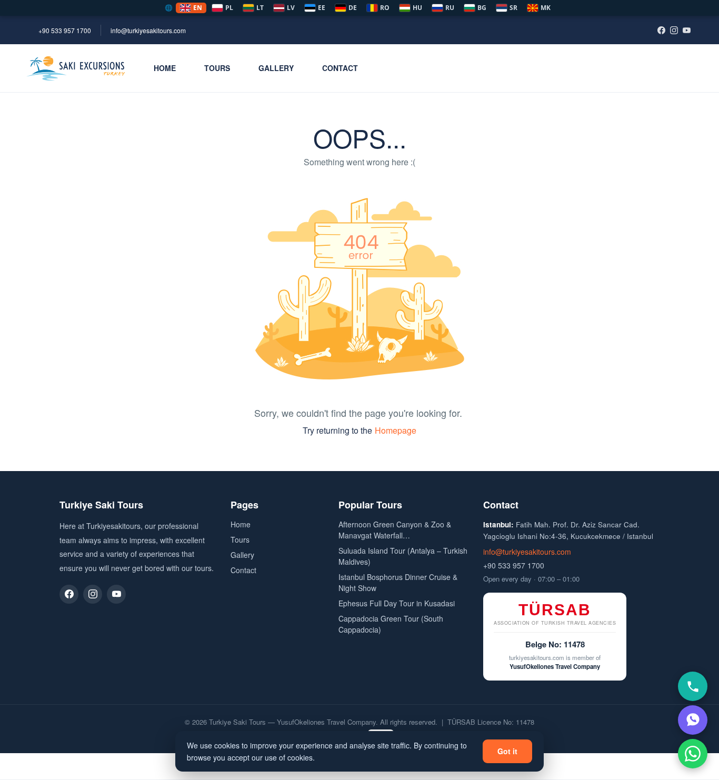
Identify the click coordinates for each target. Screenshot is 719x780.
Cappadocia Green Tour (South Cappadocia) (390, 624)
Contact (340, 68)
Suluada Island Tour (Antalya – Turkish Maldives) (402, 556)
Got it (507, 751)
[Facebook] (661, 30)
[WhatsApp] (692, 753)
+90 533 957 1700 (64, 30)
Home (165, 68)
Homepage (395, 430)
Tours (217, 68)
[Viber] (692, 720)
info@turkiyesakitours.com (148, 30)
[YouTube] (686, 30)
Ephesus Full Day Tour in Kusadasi (396, 603)
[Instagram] (673, 30)
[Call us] (692, 686)
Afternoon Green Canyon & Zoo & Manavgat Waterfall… (394, 530)
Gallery (276, 68)
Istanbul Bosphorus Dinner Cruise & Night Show (397, 582)
